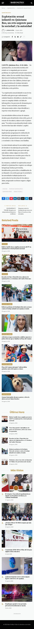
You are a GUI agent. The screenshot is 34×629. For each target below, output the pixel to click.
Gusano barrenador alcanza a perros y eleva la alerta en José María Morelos (15, 398)
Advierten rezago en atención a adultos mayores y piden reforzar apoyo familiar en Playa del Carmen (17, 338)
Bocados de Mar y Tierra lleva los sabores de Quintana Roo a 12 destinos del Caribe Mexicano (16, 278)
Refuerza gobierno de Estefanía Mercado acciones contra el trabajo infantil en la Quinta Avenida (17, 308)
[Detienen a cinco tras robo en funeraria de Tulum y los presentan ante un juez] (5, 462)
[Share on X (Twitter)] (15, 37)
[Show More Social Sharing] (24, 37)
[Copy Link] (20, 37)
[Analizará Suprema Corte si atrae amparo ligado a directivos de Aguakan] (17, 566)
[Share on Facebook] (12, 37)
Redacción (10, 30)
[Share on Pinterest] (18, 37)
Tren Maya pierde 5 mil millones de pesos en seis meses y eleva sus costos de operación (20, 429)
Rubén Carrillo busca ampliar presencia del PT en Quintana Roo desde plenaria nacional (16, 248)
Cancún (5, 189)
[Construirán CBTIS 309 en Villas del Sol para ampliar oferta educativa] (17, 539)
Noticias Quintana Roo (16, 189)
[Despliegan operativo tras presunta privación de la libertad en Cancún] (17, 593)
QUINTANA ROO (7, 191)
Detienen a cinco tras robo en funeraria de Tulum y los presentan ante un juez (20, 460)
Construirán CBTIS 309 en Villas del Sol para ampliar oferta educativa (18, 550)
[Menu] (3, 3)
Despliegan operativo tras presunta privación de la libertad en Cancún (15, 605)
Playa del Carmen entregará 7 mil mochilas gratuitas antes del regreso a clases (14, 368)
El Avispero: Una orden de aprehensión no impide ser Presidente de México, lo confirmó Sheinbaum (17, 495)
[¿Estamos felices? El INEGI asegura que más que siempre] (17, 511)
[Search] (31, 3)
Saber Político (18, 191)
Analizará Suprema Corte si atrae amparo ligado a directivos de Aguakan (17, 577)
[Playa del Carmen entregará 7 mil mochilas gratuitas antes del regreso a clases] (17, 353)
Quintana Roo (6, 13)
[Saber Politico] (17, 3)
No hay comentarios (8, 33)
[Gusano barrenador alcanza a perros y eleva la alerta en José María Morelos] (17, 383)
